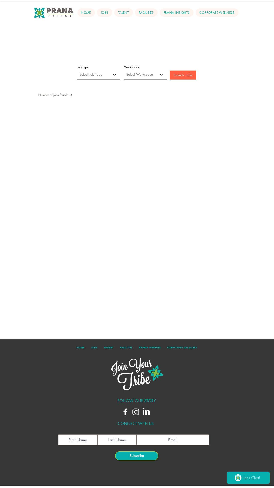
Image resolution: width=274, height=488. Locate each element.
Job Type (82, 67)
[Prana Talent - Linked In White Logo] (146, 411)
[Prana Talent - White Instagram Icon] (135, 411)
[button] (123, 12)
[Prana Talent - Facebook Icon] (125, 411)
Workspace (131, 67)
